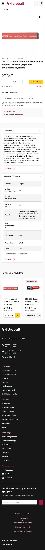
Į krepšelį (35, 82)
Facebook (9, 470)
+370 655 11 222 (11, 345)
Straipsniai (5, 460)
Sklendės (5, 382)
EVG (11, 544)
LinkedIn (8, 478)
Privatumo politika (8, 407)
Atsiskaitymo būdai (9, 415)
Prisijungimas (6, 445)
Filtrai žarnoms (7, 386)
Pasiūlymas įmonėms (9, 437)
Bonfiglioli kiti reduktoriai (23, 531)
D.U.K (4, 427)
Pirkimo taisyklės (8, 411)
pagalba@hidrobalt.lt (13, 351)
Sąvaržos (5, 378)
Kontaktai (5, 452)
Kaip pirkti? (6, 423)
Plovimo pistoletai (8, 390)
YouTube (8, 474)
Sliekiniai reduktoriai (22, 527)
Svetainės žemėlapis (9, 441)
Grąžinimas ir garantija (10, 419)
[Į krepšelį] (17, 315)
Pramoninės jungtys (9, 370)
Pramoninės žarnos (9, 374)
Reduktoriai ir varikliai (9, 394)
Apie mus (5, 456)
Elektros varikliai (23, 518)
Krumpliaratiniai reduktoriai (22, 523)
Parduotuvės (6, 448)
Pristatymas (6, 404)
